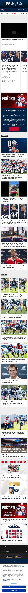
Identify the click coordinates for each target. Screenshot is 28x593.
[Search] (23, 10)
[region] (14, 579)
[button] (14, 32)
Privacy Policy (17, 580)
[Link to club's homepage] (2, 9)
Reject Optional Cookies (14, 586)
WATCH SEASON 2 (14, 127)
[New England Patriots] (14, 561)
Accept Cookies (14, 590)
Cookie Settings (14, 583)
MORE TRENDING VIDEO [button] (14, 269)
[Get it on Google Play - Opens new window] (18, 556)
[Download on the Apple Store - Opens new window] (9, 555)
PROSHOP (20, 9)
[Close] (25, 566)
